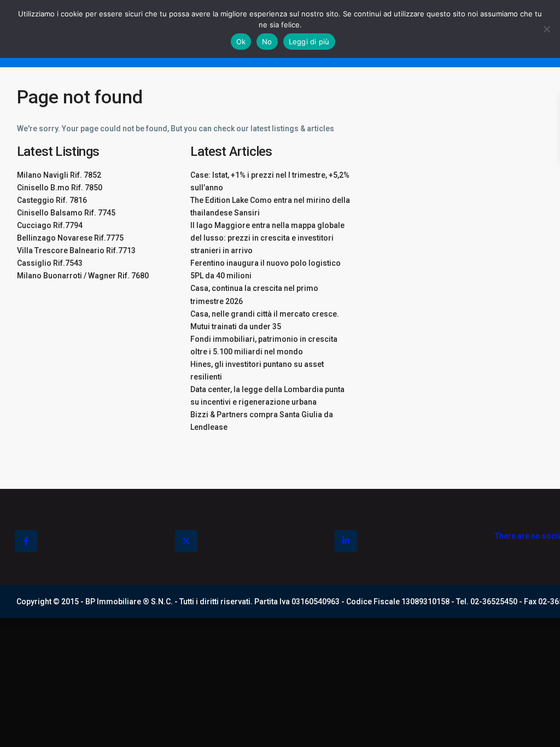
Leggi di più (309, 41)
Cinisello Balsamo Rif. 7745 (66, 212)
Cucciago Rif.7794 (50, 225)
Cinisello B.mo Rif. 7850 (59, 187)
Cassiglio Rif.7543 (50, 263)
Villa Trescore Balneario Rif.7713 (76, 250)
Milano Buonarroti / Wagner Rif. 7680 (83, 275)
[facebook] (26, 541)
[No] (546, 29)
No (267, 41)
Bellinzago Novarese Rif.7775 (70, 238)
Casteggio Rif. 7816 (52, 200)
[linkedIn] (346, 541)
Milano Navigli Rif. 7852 (59, 175)
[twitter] (186, 541)
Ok (241, 41)
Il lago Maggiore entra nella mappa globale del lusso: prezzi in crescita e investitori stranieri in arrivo (267, 238)
